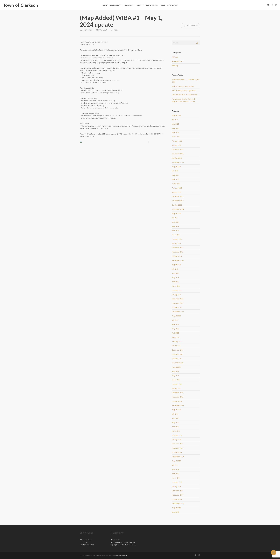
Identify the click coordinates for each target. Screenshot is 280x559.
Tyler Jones (87, 30)
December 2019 (177, 444)
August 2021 (176, 367)
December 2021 (177, 350)
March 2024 (176, 235)
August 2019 (176, 461)
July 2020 (175, 414)
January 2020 (176, 439)
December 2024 (177, 196)
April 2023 (175, 282)
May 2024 (175, 226)
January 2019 (176, 486)
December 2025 (177, 149)
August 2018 (176, 508)
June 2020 (175, 418)
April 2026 (175, 132)
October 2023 (177, 256)
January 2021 (176, 388)
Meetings (175, 66)
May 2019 (175, 469)
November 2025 (177, 154)
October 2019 (177, 452)
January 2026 (176, 145)
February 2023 (177, 290)
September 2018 (178, 503)
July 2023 (175, 269)
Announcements (178, 61)
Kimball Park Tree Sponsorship (183, 86)
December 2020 (177, 393)
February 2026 (177, 141)
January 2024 (176, 243)
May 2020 (175, 422)
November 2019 (177, 448)
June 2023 (175, 273)
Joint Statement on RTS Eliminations (185, 95)
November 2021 (177, 354)
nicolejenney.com (121, 555)
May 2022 (175, 329)
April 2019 (175, 474)
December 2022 (177, 299)
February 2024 (177, 239)
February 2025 (177, 188)
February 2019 (177, 482)
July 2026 (175, 120)
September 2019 (178, 457)
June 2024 (175, 222)
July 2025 (175, 171)
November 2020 (177, 397)
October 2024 (177, 205)
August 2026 (176, 115)
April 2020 (175, 427)
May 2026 (175, 128)
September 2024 (178, 209)
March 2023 (176, 286)
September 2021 (178, 363)
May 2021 (175, 376)
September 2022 (178, 312)
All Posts (114, 30)
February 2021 (177, 384)
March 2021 (176, 380)
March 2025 (176, 184)
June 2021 (175, 371)
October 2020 (177, 401)
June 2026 (175, 124)
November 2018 (177, 495)
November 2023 (177, 252)
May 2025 (175, 175)
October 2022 (177, 307)
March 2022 (176, 337)
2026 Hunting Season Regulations (184, 90)
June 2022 (175, 324)
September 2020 (178, 405)
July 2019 (175, 465)
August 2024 (176, 213)
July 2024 (175, 218)
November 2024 (177, 201)
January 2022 (176, 346)
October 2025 (177, 158)
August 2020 (176, 410)
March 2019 (176, 478)
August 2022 (176, 316)
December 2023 (177, 248)
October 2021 (177, 358)
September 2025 (178, 162)
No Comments (192, 25)
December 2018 (177, 491)
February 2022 (177, 341)
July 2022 (175, 320)
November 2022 (177, 303)
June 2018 (175, 512)
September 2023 (178, 260)
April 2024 (175, 231)
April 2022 (175, 333)
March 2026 (176, 137)
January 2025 (176, 192)
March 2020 (176, 431)
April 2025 (175, 179)
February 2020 (177, 435)
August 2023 (176, 265)
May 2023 (175, 277)
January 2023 (176, 294)
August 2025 (176, 167)
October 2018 (177, 499)
